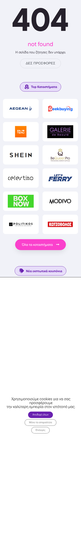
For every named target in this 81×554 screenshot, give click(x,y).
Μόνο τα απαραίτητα (40, 422)
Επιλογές (41, 430)
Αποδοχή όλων (40, 415)
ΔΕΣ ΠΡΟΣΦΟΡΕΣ (40, 63)
